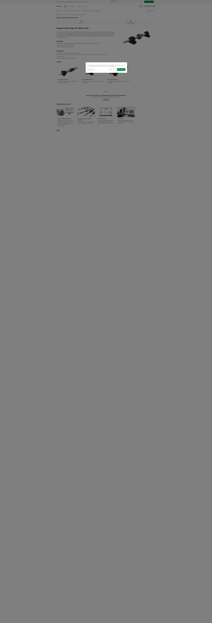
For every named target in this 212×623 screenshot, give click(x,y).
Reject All (112, 69)
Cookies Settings (90, 69)
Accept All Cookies (121, 69)
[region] (106, 67)
